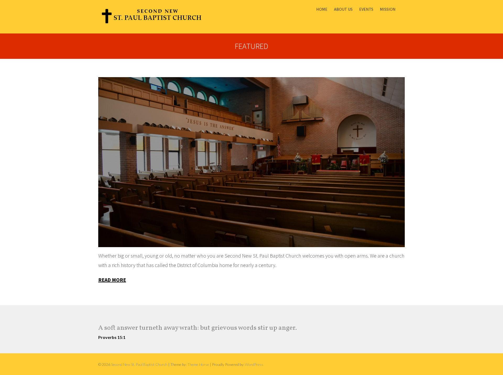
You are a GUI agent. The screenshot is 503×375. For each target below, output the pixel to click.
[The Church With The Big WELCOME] (251, 162)
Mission (388, 9)
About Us (343, 9)
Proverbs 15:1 (111, 337)
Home (321, 9)
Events (366, 9)
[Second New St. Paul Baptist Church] (151, 17)
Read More (112, 279)
